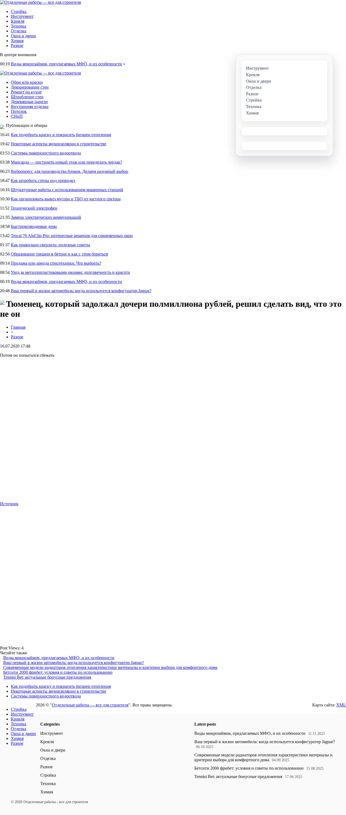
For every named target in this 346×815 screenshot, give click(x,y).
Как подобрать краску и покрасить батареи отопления (61, 134)
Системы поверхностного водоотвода (46, 153)
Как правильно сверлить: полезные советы (50, 245)
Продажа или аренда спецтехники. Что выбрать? (56, 263)
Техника (18, 26)
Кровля (17, 21)
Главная (18, 327)
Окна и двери (23, 35)
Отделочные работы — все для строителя (90, 705)
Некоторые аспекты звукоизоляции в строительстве (58, 144)
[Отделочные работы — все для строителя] (40, 2)
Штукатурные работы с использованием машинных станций (67, 189)
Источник (9, 503)
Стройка (18, 11)
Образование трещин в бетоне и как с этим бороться (59, 254)
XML (341, 705)
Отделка (18, 31)
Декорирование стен (30, 87)
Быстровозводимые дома (34, 226)
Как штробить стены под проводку (43, 180)
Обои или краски (27, 82)
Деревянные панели (29, 101)
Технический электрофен (34, 208)
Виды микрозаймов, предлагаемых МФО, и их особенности (66, 64)
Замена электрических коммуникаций (46, 217)
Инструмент (22, 16)
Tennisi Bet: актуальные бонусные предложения (47, 677)
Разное (17, 45)
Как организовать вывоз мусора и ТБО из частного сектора (66, 199)
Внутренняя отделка (29, 106)
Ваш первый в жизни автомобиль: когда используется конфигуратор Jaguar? (81, 290)
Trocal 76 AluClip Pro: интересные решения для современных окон (72, 235)
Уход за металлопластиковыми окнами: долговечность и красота (70, 272)
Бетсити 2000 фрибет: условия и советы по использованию (57, 672)
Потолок (19, 111)
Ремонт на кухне (26, 92)
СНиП (17, 116)
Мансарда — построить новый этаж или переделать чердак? (66, 162)
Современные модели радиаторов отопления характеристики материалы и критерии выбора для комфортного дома (110, 667)
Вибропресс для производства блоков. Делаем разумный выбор (69, 171)
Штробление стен (27, 97)
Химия (17, 40)
